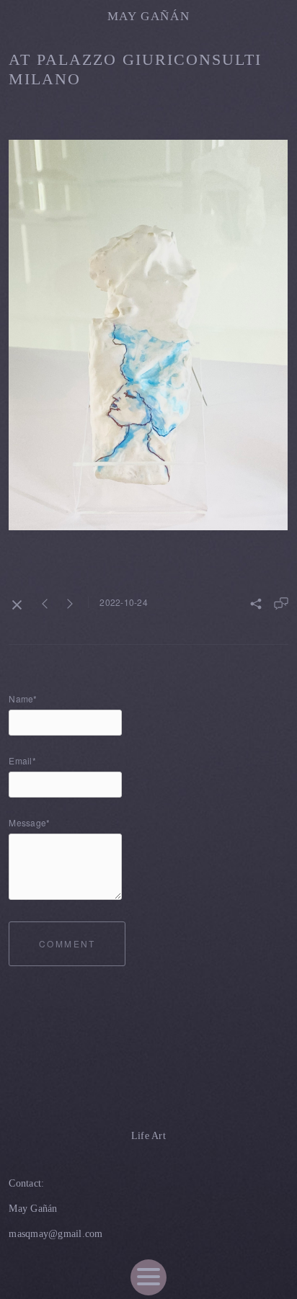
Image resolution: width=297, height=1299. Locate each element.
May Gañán (148, 16)
